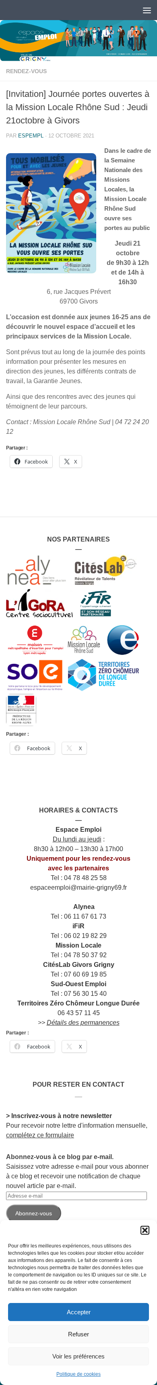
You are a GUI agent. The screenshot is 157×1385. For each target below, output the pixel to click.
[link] (78, 41)
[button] (145, 1230)
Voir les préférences (78, 1356)
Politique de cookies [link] (78, 1374)
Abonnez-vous (33, 1213)
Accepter (79, 1312)
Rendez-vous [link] (26, 71)
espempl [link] (30, 136)
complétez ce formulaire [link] (40, 1135)
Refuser (78, 1334)
